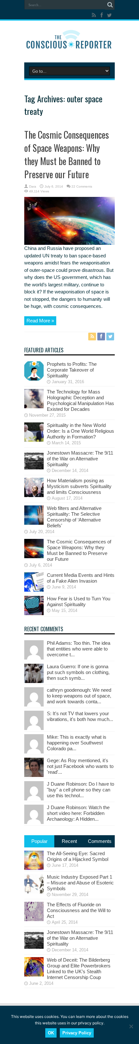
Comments (100, 841)
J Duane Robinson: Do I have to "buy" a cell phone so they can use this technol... (80, 789)
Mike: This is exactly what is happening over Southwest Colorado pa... (76, 742)
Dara (32, 186)
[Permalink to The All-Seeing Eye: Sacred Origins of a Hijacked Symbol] (34, 868)
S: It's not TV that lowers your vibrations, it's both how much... (80, 716)
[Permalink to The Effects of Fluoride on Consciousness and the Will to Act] (34, 919)
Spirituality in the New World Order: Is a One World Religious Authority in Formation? (80, 430)
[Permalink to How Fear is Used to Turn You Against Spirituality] (34, 613)
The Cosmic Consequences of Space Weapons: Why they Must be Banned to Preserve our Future (66, 154)
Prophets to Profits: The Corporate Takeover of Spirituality (72, 369)
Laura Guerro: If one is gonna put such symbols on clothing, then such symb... (78, 672)
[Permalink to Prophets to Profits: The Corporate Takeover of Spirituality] (34, 379)
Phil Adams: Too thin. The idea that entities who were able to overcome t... (78, 648)
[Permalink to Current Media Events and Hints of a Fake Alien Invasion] (34, 590)
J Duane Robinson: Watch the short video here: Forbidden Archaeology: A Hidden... (78, 813)
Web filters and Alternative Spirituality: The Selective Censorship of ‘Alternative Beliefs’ (74, 516)
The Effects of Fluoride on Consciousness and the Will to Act (79, 910)
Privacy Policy (76, 1032)
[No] (131, 1026)
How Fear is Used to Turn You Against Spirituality (78, 601)
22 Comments (81, 186)
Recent (69, 841)
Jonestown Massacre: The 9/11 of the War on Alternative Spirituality (80, 458)
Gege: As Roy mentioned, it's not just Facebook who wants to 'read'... (80, 766)
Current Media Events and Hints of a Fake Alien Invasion (80, 578)
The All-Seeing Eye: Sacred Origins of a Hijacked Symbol (77, 856)
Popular (39, 841)
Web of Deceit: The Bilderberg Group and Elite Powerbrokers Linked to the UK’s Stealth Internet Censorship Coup (79, 968)
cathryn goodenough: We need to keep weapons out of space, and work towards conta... (79, 695)
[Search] (110, 5)
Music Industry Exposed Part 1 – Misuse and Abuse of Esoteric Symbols (80, 882)
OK (51, 1032)
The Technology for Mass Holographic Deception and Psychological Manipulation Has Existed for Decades (80, 400)
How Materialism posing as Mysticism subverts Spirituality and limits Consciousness (79, 486)
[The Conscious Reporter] (69, 46)
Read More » (40, 320)
